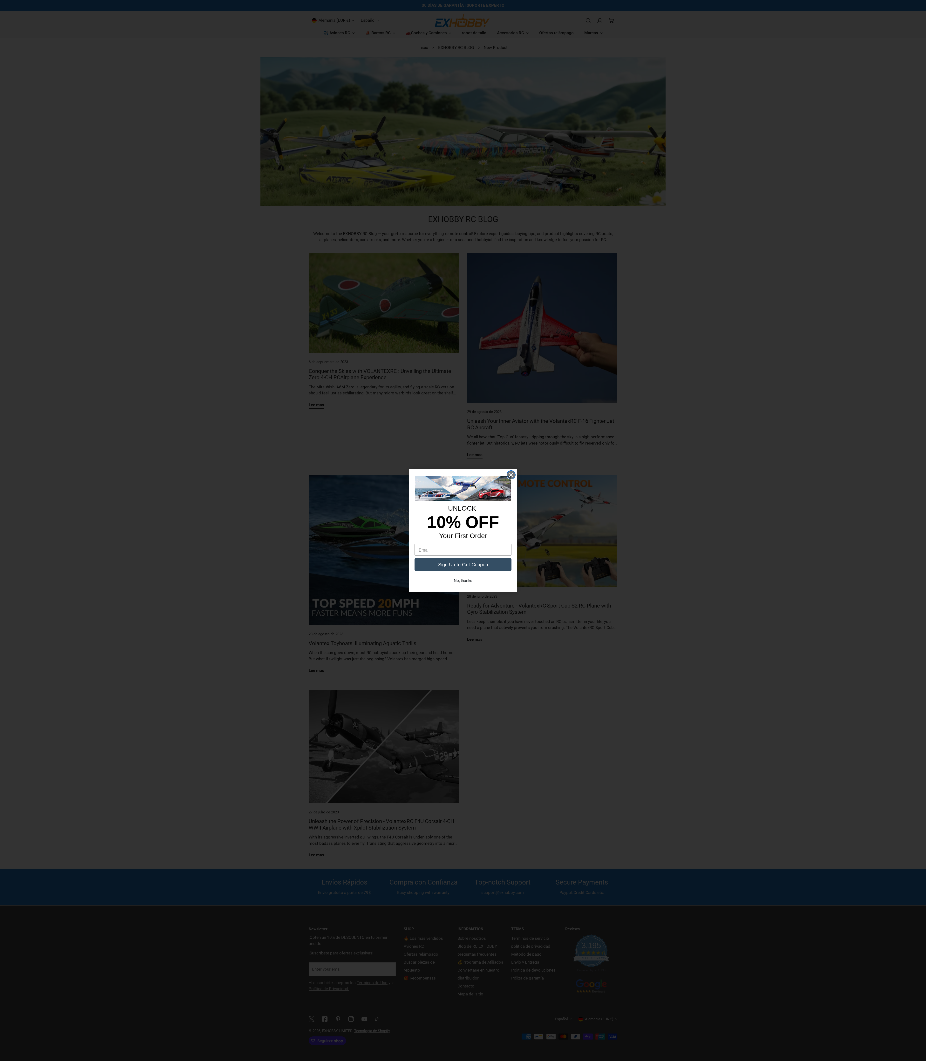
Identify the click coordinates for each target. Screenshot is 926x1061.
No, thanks (463, 580)
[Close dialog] (511, 475)
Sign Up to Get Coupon (463, 564)
